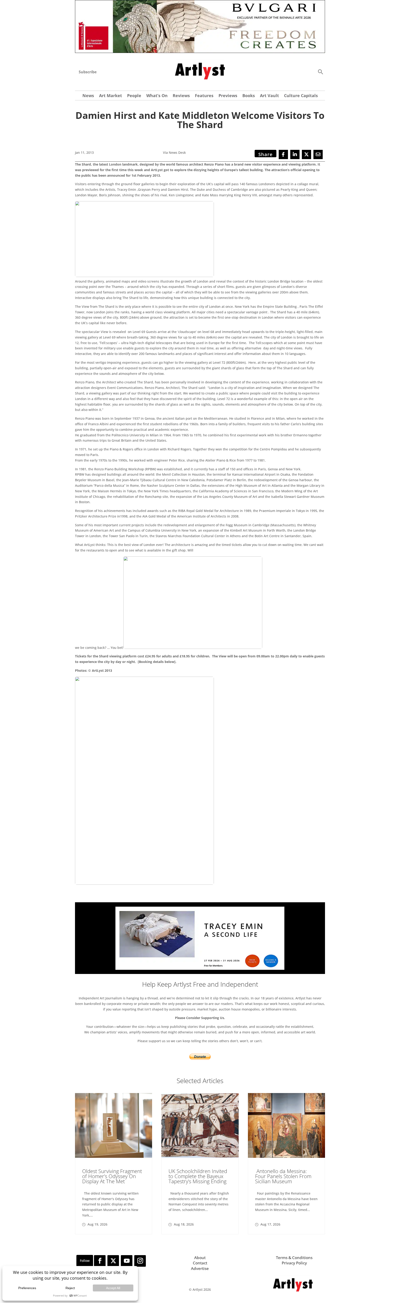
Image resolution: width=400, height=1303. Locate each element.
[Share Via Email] (318, 154)
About (200, 1257)
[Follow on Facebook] (100, 1261)
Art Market (110, 96)
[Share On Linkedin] (295, 154)
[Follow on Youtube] (126, 1261)
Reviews (181, 96)
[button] (320, 71)
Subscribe (88, 71)
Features (204, 96)
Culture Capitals (301, 96)
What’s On (157, 96)
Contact (200, 1263)
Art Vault (269, 96)
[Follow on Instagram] (140, 1261)
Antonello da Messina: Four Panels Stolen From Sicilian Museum (283, 1176)
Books (248, 96)
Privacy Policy (294, 1263)
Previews (228, 96)
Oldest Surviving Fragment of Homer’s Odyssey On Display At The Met (112, 1176)
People (134, 96)
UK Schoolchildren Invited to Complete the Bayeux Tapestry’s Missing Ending (198, 1176)
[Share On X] (306, 154)
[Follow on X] (113, 1261)
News (88, 96)
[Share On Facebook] (283, 154)
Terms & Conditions (294, 1257)
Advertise (200, 1268)
